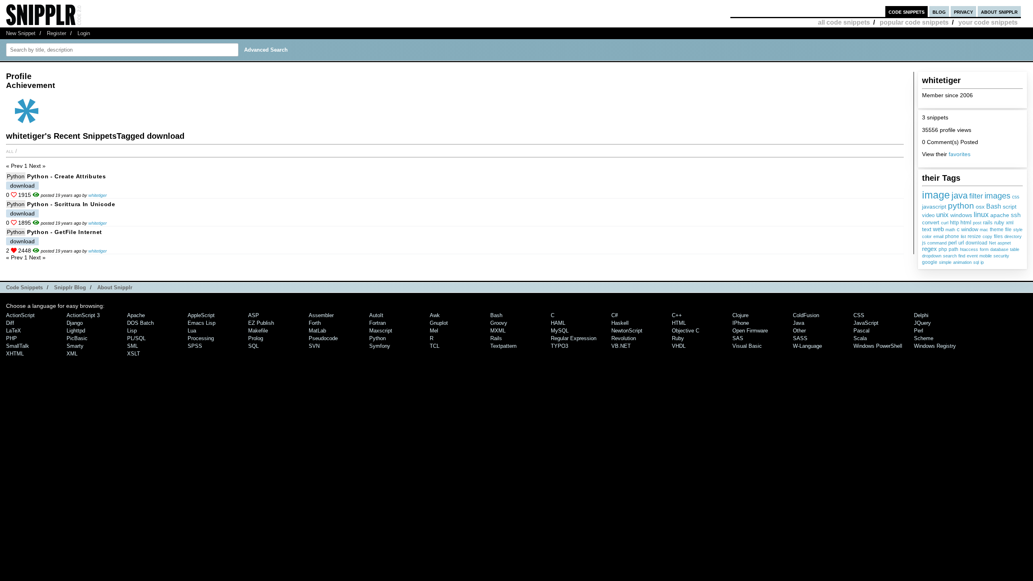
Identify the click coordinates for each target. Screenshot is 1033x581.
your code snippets (988, 22)
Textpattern (503, 346)
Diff (10, 323)
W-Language (807, 346)
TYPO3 (559, 346)
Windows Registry (935, 346)
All (10, 151)
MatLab (317, 331)
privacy (963, 11)
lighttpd (76, 331)
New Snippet (21, 33)
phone (952, 236)
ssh (1015, 214)
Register (56, 33)
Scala (860, 338)
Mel (434, 331)
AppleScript (201, 315)
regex (929, 249)
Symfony (379, 346)
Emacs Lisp (201, 323)
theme (997, 229)
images (997, 195)
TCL (434, 346)
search (950, 255)
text (926, 229)
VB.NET (621, 346)
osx (980, 207)
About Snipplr (114, 287)
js (924, 242)
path (953, 249)
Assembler (321, 315)
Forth (315, 323)
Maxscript (380, 331)
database (999, 249)
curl (944, 222)
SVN (314, 346)
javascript (934, 206)
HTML (679, 323)
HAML (558, 323)
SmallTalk (17, 346)
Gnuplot (439, 323)
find (961, 255)
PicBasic (77, 338)
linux (981, 215)
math (950, 229)
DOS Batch (140, 323)
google (929, 262)
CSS (858, 315)
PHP (11, 338)
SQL (253, 346)
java (959, 195)
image (936, 195)
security (1001, 255)
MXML (498, 331)
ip (982, 262)
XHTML (15, 354)
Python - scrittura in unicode (71, 204)
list (963, 236)
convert (930, 222)
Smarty (75, 346)
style (1018, 229)
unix (942, 215)
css (1015, 197)
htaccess (969, 249)
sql (976, 262)
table (1014, 249)
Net (992, 242)
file (1008, 229)
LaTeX (13, 331)
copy (987, 236)
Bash (993, 206)
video (928, 215)
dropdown (931, 255)
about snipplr (999, 11)
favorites (959, 154)
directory (1013, 236)
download (976, 243)
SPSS (195, 346)
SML (132, 346)
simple (945, 262)
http (954, 222)
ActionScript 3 (83, 315)
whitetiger (97, 195)
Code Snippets (24, 287)
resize (974, 236)
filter (976, 196)
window (969, 229)
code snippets (906, 11)
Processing (201, 338)
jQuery (922, 323)
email (938, 236)
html (965, 222)
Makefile (258, 331)
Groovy (498, 323)
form (984, 249)
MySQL (560, 331)
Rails (496, 338)
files (998, 236)
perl (952, 243)
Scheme (923, 338)
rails (988, 222)
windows (961, 215)
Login (83, 33)
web (938, 229)
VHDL (679, 346)
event (972, 255)
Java (798, 323)
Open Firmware (750, 331)
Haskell (620, 323)
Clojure (740, 315)
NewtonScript (626, 331)
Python (16, 176)
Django (75, 323)
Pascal (861, 331)
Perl (918, 331)
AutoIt (376, 315)
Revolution (623, 338)
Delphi (921, 315)
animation (962, 262)
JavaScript (865, 323)
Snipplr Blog (70, 287)
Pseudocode (323, 338)
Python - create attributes (66, 176)
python (961, 205)
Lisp (132, 331)
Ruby (678, 338)
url (961, 243)
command (937, 242)
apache (999, 215)
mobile (985, 255)
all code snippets (844, 22)
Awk (435, 315)
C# (614, 315)
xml (1010, 223)
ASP (253, 315)
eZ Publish (261, 323)
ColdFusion (806, 315)
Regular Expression (573, 338)
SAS (737, 338)
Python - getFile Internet (64, 232)
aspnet (1004, 242)
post (977, 222)
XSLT (133, 354)
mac (984, 229)
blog (939, 11)
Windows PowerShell (877, 346)
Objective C (685, 331)
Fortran (377, 323)
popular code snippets (914, 22)
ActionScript (20, 315)
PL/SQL (136, 338)
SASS (800, 338)
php (943, 249)
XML (72, 354)
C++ (677, 315)
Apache (136, 315)
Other (799, 331)
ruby (999, 222)
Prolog (255, 338)
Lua (192, 331)
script (1009, 207)
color (927, 236)
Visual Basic (747, 346)
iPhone (740, 323)
